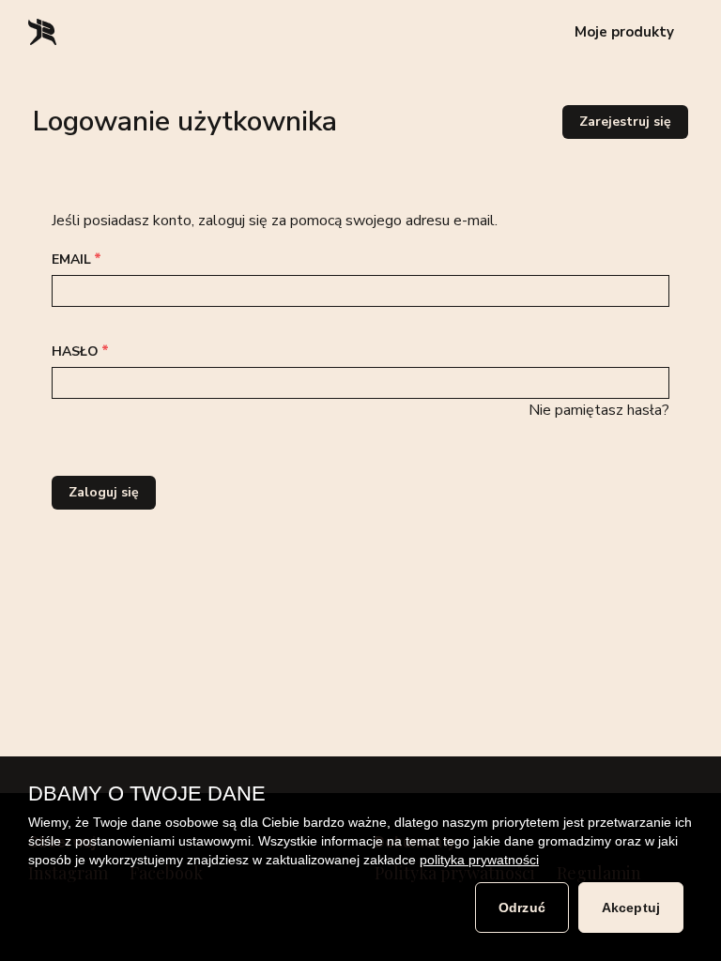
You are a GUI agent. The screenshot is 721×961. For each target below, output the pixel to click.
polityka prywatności (479, 859)
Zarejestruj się (625, 121)
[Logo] (43, 32)
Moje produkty (624, 32)
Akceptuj (631, 907)
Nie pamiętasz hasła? (599, 410)
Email (73, 259)
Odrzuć (522, 907)
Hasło (77, 351)
